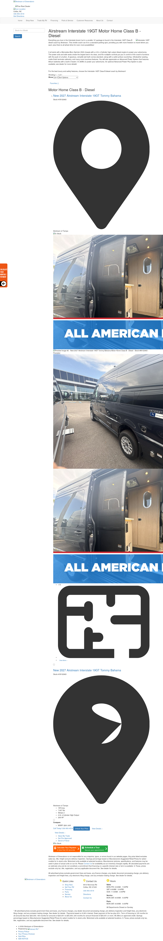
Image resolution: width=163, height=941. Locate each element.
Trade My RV (42, 20)
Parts (67, 892)
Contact (110, 20)
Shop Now (30, 20)
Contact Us (88, 863)
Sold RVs (21, 936)
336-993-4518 (18, 14)
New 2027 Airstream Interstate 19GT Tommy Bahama (87, 95)
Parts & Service (67, 20)
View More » (63, 660)
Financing (54, 20)
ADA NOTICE (23, 938)
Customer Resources (85, 20)
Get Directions (18, 16)
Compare (56, 822)
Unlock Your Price (81, 828)
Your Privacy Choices (26, 934)
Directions (87, 894)
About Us (99, 20)
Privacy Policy (23, 931)
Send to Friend (63, 840)
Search (17, 36)
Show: (51, 77)
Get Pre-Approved (65, 838)
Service (67, 894)
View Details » (97, 828)
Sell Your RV (69, 887)
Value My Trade (64, 836)
